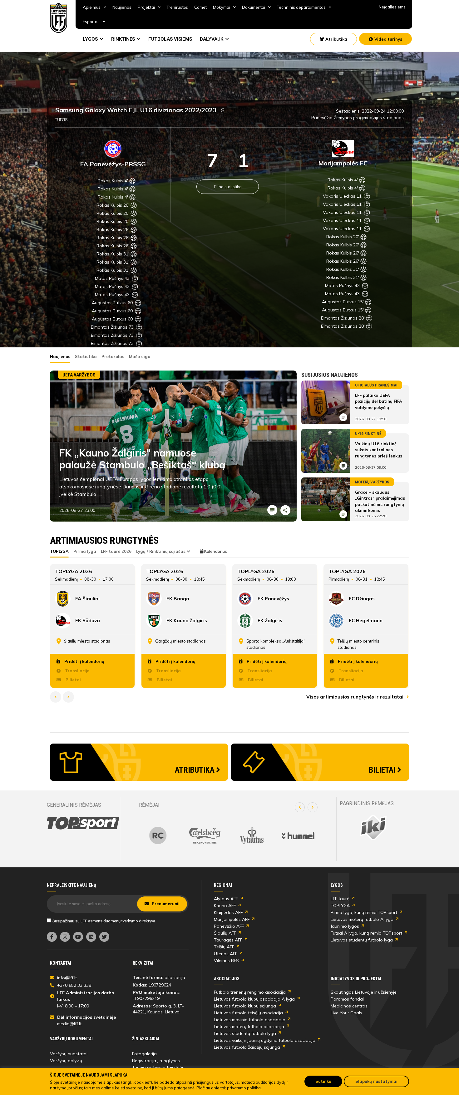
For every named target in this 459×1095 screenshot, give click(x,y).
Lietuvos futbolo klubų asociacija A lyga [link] (254, 999)
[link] (58, 18)
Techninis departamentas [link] (301, 7)
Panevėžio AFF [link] (229, 926)
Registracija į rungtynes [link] (156, 1060)
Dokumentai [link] (253, 7)
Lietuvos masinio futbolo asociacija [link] (249, 1019)
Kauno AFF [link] (225, 905)
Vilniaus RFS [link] (226, 960)
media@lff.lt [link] (69, 1024)
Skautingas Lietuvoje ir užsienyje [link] (364, 992)
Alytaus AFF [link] (226, 898)
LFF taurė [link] (340, 898)
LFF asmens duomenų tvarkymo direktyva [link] (118, 921)
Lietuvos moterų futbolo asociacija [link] (249, 1026)
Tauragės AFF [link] (228, 940)
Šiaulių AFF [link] (225, 933)
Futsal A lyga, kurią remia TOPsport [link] (366, 933)
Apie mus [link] (92, 7)
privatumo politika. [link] (244, 1087)
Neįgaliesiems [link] (392, 6)
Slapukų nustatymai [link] (376, 1081)
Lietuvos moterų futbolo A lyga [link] (362, 919)
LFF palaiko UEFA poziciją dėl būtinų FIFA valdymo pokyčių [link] (378, 401)
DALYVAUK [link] (211, 39)
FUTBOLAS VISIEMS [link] (170, 39)
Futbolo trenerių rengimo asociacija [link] (250, 992)
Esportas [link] (91, 21)
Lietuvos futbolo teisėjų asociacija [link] (248, 1013)
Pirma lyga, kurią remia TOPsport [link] (364, 912)
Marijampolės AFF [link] (231, 919)
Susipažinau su (103, 921)
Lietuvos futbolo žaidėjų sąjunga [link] (247, 1047)
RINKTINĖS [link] (123, 39)
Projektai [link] (146, 7)
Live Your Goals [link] (346, 1013)
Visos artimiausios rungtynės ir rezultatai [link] (355, 697)
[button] (300, 807)
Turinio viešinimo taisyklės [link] (158, 1067)
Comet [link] (200, 7)
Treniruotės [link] (177, 7)
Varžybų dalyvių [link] (66, 1060)
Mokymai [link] (221, 7)
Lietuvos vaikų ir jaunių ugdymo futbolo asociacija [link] (264, 1040)
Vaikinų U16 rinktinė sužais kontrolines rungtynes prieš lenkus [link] (378, 449)
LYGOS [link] (90, 39)
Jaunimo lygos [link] (345, 926)
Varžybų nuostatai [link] (68, 1054)
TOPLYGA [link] (340, 905)
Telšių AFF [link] (224, 947)
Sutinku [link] (323, 1081)
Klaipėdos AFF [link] (228, 912)
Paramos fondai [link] (347, 999)
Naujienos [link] (121, 7)
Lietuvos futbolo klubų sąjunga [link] (245, 1006)
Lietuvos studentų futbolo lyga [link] (362, 940)
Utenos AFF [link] (225, 953)
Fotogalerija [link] (144, 1054)
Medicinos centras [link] (349, 1006)
